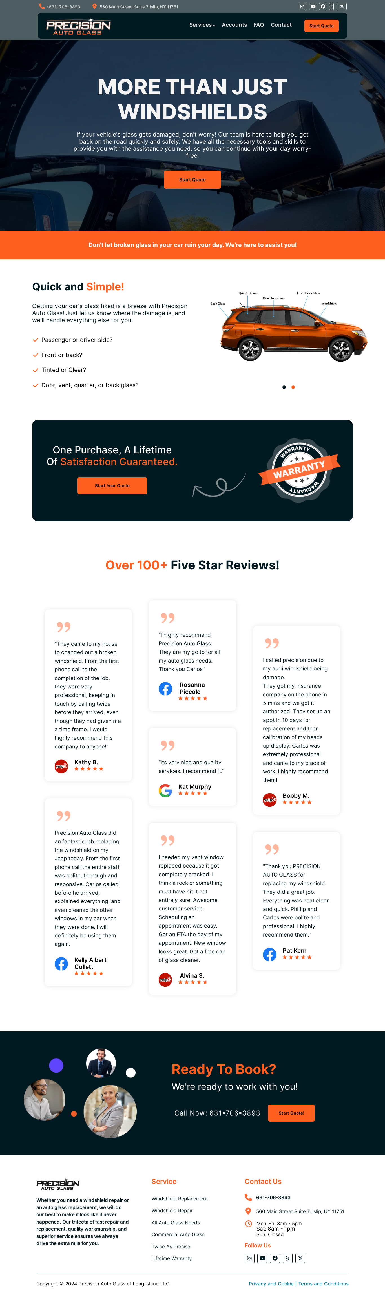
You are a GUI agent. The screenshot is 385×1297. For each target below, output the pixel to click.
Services (200, 25)
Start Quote (321, 25)
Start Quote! (291, 1113)
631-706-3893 (273, 1197)
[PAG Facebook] (322, 6)
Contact (281, 25)
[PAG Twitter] (341, 6)
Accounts (234, 25)
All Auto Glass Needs (176, 1222)
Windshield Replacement (180, 1199)
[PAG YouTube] (312, 6)
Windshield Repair (172, 1210)
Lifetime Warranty (172, 1258)
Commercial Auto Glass (178, 1234)
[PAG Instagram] (302, 6)
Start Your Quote (112, 485)
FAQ (259, 25)
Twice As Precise (171, 1246)
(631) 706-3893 (63, 7)
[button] (284, 387)
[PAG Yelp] (331, 6)
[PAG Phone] (217, 1113)
